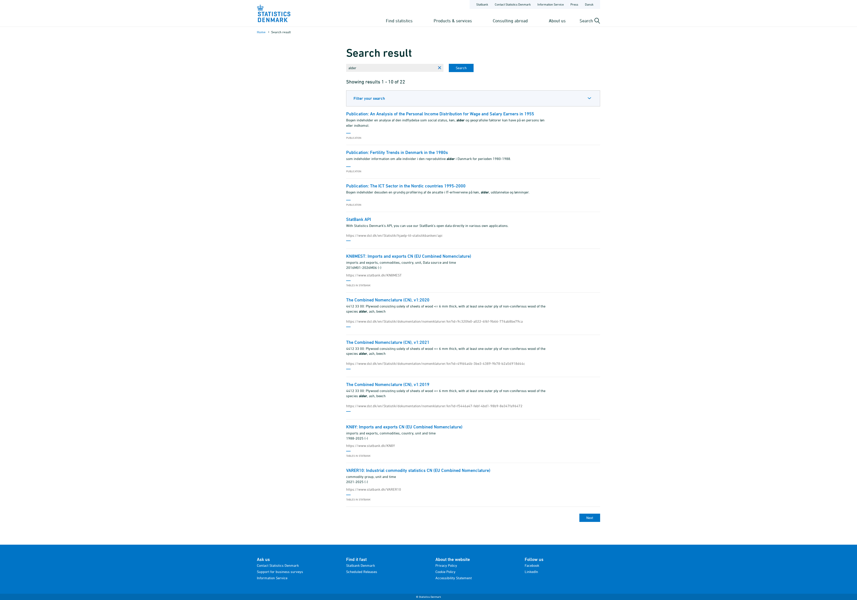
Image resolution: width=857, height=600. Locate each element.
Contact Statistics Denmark (513, 4)
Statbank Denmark (360, 565)
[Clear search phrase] (439, 68)
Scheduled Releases (361, 572)
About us (557, 20)
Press (574, 4)
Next (589, 518)
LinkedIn (531, 572)
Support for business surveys (280, 572)
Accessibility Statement (453, 578)
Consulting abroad (510, 20)
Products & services (453, 20)
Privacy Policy (446, 565)
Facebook (532, 565)
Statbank (482, 4)
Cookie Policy (445, 572)
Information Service (550, 4)
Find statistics (399, 20)
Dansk (589, 4)
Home (261, 32)
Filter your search (369, 98)
